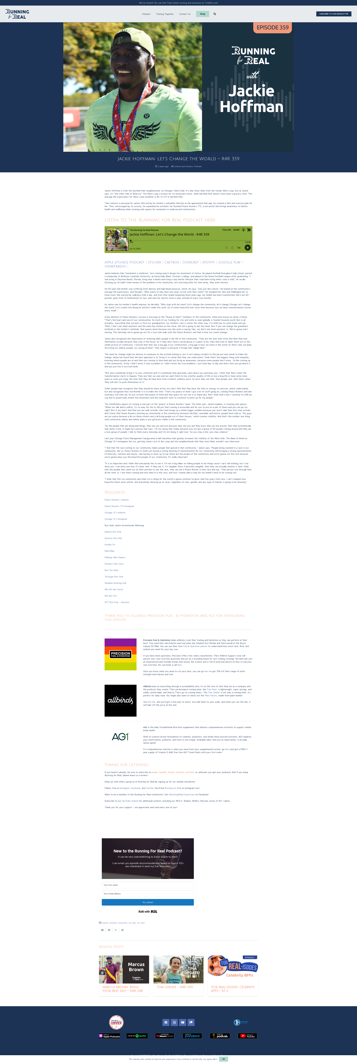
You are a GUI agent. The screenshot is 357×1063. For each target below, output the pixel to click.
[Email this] (102, 930)
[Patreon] (191, 1022)
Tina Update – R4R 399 (175, 987)
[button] (151, 13)
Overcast (190, 262)
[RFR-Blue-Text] (17, 14)
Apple (155, 772)
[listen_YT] (247, 1036)
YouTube (189, 772)
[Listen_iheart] (164, 1036)
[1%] (240, 1022)
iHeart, (171, 772)
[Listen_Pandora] (192, 1036)
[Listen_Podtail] (219, 1036)
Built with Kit (148, 911)
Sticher (154, 262)
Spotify (208, 262)
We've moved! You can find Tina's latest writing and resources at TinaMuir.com (178, 3)
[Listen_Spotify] (137, 1036)
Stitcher (180, 772)
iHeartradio (115, 266)
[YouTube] (182, 1022)
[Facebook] (165, 1022)
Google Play (229, 262)
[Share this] (109, 930)
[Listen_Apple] (109, 1036)
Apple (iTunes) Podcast (124, 262)
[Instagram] (174, 1022)
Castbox (172, 262)
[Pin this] (122, 930)
